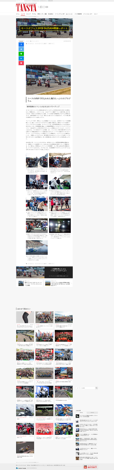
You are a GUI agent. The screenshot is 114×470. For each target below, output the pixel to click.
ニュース (23, 14)
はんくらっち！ (69, 14)
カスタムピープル (36, 0)
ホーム (17, 14)
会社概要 (34, 465)
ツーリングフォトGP (59, 14)
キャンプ (28, 14)
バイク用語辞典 (78, 14)
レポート (37, 41)
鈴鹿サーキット (51, 43)
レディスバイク (28, 0)
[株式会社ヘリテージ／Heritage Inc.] (21, 468)
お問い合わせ (50, 465)
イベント (33, 41)
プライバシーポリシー (42, 465)
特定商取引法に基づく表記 (60, 465)
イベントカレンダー (87, 14)
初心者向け (50, 14)
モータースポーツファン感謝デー (41, 43)
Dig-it (29, 465)
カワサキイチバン (43, 0)
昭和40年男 (50, 0)
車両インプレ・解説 (42, 14)
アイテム (34, 14)
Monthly (92, 412)
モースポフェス (31, 43)
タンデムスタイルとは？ (22, 465)
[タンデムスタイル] (26, 7)
